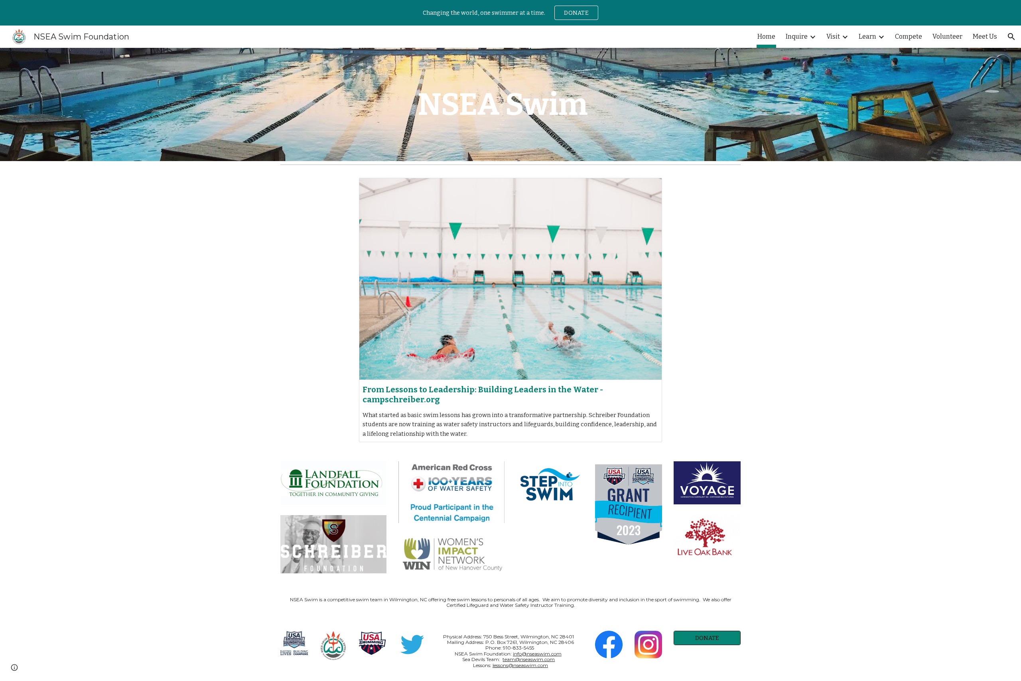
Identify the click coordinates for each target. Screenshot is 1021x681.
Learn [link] (867, 36)
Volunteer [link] (947, 36)
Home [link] (766, 36)
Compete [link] (908, 36)
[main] (510, 104)
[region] (510, 13)
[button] (1011, 36)
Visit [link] (833, 36)
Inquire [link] (797, 36)
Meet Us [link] (985, 36)
